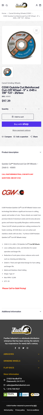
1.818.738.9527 (13, 389)
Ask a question (22, 137)
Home (4, 13)
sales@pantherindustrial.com (18, 385)
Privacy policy (20, 410)
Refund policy (8, 410)
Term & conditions (33, 410)
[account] (37, 5)
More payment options (22, 130)
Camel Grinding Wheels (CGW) (20, 13)
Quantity (5, 109)
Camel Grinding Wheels (11, 83)
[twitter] (23, 348)
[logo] (21, 5)
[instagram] (27, 348)
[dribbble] (19, 348)
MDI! (35, 406)
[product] (36, 30)
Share (35, 137)
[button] (3, 5)
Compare (8, 137)
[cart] (40, 5)
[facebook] (15, 348)
